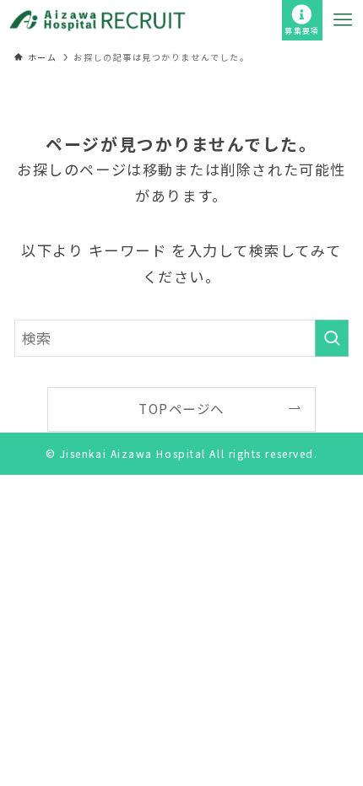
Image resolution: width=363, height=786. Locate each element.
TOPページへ (181, 408)
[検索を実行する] (332, 338)
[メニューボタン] (342, 20)
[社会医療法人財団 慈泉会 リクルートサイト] (97, 20)
